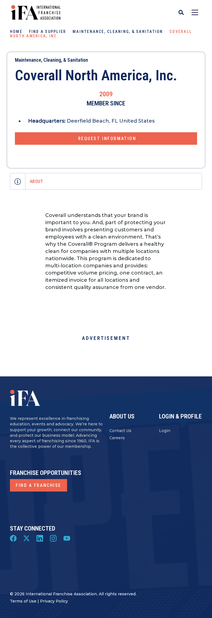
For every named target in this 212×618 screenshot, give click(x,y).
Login (164, 430)
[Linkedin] (39, 538)
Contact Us (120, 430)
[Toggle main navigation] (195, 12)
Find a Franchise (38, 485)
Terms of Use (23, 601)
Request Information (107, 138)
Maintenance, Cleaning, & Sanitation (118, 31)
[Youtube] (66, 538)
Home (16, 31)
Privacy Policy (54, 601)
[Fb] (13, 538)
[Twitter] (26, 538)
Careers (117, 437)
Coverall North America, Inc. (96, 75)
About (36, 181)
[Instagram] (53, 538)
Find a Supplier (47, 31)
